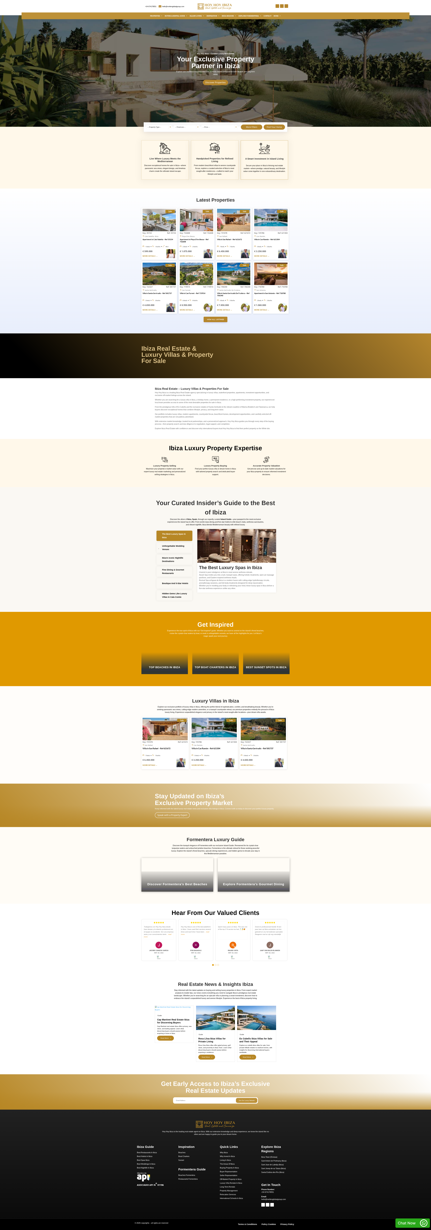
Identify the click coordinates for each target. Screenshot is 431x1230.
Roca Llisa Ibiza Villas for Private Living (212, 1040)
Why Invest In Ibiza (227, 1156)
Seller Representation (228, 1175)
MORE (276, 16)
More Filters (251, 127)
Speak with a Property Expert (172, 815)
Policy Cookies (269, 1224)
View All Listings (215, 319)
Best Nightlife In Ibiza (145, 1168)
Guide (159, 1015)
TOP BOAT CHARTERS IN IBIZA (215, 667)
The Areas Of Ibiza (227, 1164)
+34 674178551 (150, 6)
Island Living (196, 16)
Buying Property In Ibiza (229, 1168)
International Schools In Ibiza (231, 1198)
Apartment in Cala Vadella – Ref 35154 (158, 239)
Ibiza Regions (228, 16)
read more (165, 1038)
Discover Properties (215, 82)
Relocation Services (228, 1194)
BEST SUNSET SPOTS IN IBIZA (266, 667)
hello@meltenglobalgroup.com (173, 6)
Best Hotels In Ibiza (144, 1156)
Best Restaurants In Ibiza (147, 1152)
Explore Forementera (249, 16)
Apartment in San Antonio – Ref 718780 (270, 293)
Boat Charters (183, 1156)
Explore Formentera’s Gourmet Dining (253, 884)
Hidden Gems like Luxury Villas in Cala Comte (174, 595)
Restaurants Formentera (188, 1179)
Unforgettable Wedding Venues (173, 548)
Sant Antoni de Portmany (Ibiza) (273, 1161)
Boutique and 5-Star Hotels (175, 583)
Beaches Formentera (186, 1175)
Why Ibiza (224, 1152)
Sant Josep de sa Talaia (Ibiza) (273, 1168)
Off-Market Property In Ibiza (230, 1179)
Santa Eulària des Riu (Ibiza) (272, 1172)
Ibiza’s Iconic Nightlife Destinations (172, 559)
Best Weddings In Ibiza (146, 1164)
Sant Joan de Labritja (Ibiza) (272, 1165)
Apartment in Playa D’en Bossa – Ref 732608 (194, 240)
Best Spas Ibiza (143, 1160)
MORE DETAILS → (150, 256)
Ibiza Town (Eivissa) (269, 1157)
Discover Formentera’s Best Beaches (177, 884)
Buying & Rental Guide (175, 16)
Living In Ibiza (225, 1160)
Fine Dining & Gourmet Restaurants (173, 571)
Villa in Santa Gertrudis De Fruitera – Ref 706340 (233, 294)
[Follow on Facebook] (277, 6)
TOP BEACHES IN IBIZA (164, 667)
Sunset (181, 1160)
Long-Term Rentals (227, 1187)
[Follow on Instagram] (282, 6)
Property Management (228, 1191)
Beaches (181, 1152)
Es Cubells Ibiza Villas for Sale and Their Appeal (255, 1040)
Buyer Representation (228, 1172)
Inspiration (212, 16)
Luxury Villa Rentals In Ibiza (231, 1183)
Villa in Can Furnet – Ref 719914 (192, 293)
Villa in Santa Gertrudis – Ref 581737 (157, 293)
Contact (267, 16)
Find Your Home (274, 127)
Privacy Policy (287, 1224)
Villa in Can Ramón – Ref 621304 (267, 239)
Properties (155, 16)
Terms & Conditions (247, 1224)
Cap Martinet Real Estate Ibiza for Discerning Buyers (173, 1021)
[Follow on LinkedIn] (286, 6)
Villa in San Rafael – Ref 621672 (229, 239)
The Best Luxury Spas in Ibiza (174, 536)
